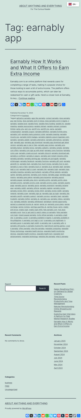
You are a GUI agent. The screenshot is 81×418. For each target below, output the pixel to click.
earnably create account (28, 153)
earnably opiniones (23, 175)
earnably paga (53, 175)
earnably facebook (27, 161)
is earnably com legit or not (32, 220)
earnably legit (58, 167)
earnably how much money (41, 164)
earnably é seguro (33, 156)
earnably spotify (16, 196)
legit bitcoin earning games (54, 226)
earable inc (60, 124)
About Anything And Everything (40, 5)
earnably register (46, 188)
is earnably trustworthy (35, 226)
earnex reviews (24, 207)
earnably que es (21, 185)
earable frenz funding (47, 124)
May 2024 (58, 365)
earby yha (20, 129)
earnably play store (30, 180)
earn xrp (28, 129)
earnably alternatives (54, 140)
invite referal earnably (45, 215)
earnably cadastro (42, 148)
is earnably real (45, 223)
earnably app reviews (46, 145)
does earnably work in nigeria (56, 121)
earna (52, 129)
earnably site (64, 193)
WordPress (26, 408)
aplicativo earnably (23, 118)
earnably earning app (32, 159)
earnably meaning (17, 172)
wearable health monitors (26, 234)
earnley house (52, 207)
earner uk (43, 204)
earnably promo (16, 183)
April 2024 (58, 368)
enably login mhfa (35, 210)
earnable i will (15, 134)
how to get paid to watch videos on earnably (39, 212)
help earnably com (50, 210)
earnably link (42, 169)
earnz (60, 207)
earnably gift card (56, 161)
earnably (13, 140)
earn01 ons (36, 129)
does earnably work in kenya (33, 121)
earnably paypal (16, 180)
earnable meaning (52, 134)
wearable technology (30, 236)
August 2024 (59, 354)
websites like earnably (47, 236)
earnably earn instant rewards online (54, 156)
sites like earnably (37, 228)
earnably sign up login (50, 193)
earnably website (20, 202)
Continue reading (27, 98)
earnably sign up (35, 193)
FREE (7, 386)
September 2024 (61, 351)
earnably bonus (28, 148)
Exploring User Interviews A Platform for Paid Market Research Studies (64, 316)
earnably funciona (42, 161)
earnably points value (59, 180)
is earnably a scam (21, 218)
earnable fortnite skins (58, 132)
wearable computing (53, 228)
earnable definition (42, 132)
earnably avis (60, 145)
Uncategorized (11, 389)
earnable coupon (28, 132)
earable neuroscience (25, 126)
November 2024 (61, 344)
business (25, 116)
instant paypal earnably (27, 215)
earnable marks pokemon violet (33, 134)
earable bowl (22, 124)
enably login (23, 210)
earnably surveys (43, 196)
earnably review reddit (53, 191)
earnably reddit (20, 188)
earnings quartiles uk (38, 207)
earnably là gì (47, 167)
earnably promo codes (48, 183)
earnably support (29, 196)
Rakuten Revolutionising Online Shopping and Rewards (64, 308)
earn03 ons (45, 129)
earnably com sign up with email (31, 150)
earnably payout (58, 177)
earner (36, 204)
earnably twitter (24, 199)
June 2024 (58, 361)
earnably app (19, 142)
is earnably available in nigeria (40, 218)
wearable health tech (44, 234)
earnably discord (44, 153)
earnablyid (47, 202)
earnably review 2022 (18, 191)
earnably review (59, 188)
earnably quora (33, 185)
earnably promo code (31, 183)
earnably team (56, 196)
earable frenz (33, 124)
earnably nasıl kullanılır (32, 172)
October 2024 (60, 348)
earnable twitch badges (29, 137)
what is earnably (62, 236)
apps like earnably (38, 118)
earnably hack (25, 164)
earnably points (44, 180)
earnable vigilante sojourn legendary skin (53, 137)
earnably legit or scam (28, 169)
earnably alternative (37, 140)
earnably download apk (60, 153)
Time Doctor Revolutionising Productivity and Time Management (63, 300)
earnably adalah (23, 140)
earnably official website (51, 172)
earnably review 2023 (36, 191)
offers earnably (24, 228)
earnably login (53, 169)
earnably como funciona (54, 150)
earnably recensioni (47, 185)
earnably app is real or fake (27, 145)
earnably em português (50, 159)
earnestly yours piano (56, 204)
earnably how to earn (60, 164)
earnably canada (55, 148)
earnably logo (64, 169)
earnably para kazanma (42, 177)
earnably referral (33, 188)
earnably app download (33, 142)
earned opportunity (59, 202)
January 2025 (59, 341)
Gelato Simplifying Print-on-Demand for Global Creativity (64, 291)
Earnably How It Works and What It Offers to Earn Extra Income (39, 67)
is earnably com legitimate (53, 220)
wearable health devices (34, 231)
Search (8, 284)
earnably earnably (17, 159)
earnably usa (45, 199)
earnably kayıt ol (34, 167)
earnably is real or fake (19, 167)
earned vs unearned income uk (21, 204)
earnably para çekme (24, 177)
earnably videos (57, 199)
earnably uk (35, 199)
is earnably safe (58, 223)
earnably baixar (16, 148)
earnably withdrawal (35, 202)
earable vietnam (40, 126)
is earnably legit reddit (30, 223)
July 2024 (58, 358)
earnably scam (22, 193)
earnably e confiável (17, 156)
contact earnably (52, 118)
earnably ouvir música (39, 175)
